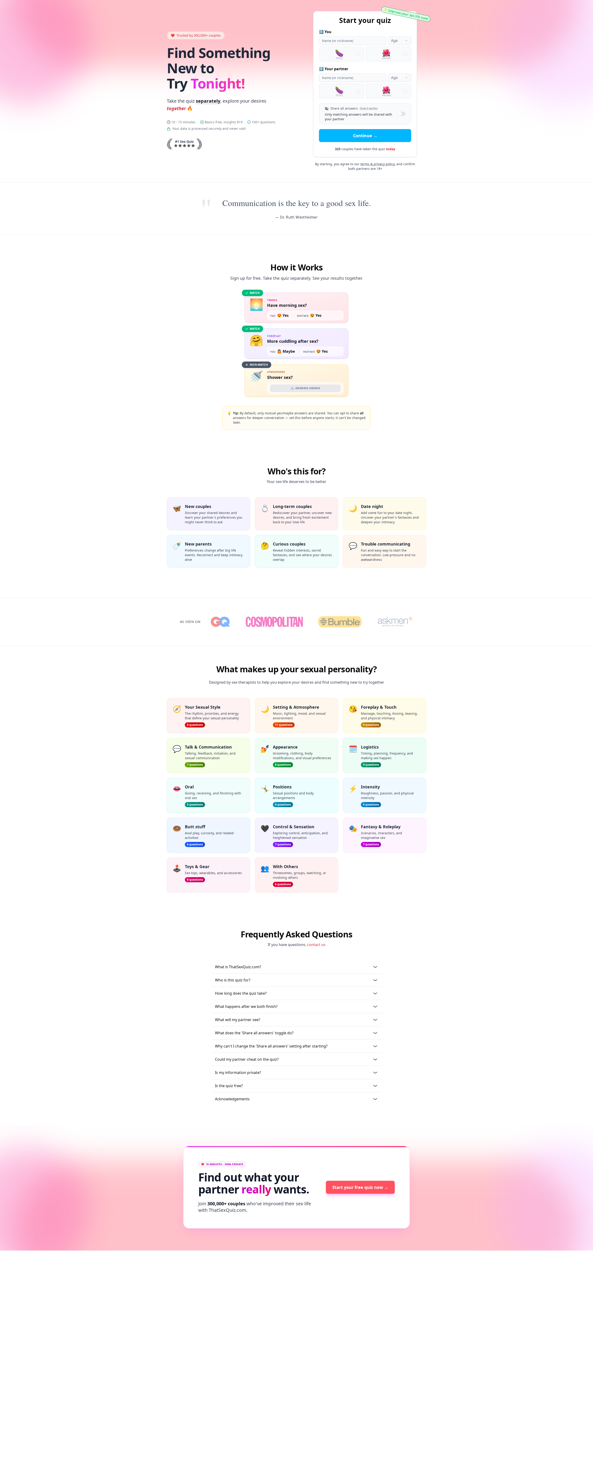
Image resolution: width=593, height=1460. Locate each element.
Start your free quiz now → (360, 1187)
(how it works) (369, 108)
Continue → (365, 135)
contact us (316, 944)
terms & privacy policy (377, 164)
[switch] (401, 114)
